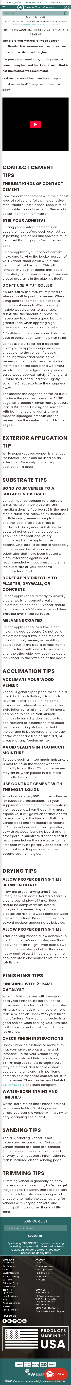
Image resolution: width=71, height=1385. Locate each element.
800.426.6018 (42, 1292)
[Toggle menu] (3, 7)
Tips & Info (7, 1292)
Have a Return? (10, 1310)
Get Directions (42, 1304)
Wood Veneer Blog (11, 1303)
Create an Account (44, 1266)
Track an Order (42, 1273)
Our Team (7, 1280)
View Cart (40, 1280)
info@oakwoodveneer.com (47, 1296)
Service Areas (8, 1286)
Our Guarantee (9, 1266)
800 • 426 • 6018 (35, 17)
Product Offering (10, 1276)
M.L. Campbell (11, 1085)
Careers (6, 1269)
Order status (42, 1276)
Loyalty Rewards (10, 1273)
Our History (8, 1262)
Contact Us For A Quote (47, 1308)
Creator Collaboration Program (50, 1311)
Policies (6, 1306)
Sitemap (61, 1381)
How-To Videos (10, 1296)
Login (38, 1262)
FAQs (5, 1299)
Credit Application (44, 1269)
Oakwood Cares (10, 1283)
